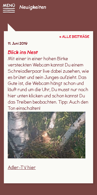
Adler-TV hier (22, 168)
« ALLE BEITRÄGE (74, 37)
